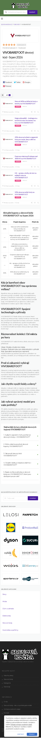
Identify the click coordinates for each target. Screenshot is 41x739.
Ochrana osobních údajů (12, 709)
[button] (8, 82)
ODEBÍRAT (33, 498)
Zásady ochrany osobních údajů (21, 724)
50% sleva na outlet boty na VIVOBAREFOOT (24, 193)
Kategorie (7, 683)
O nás (6, 701)
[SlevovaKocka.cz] (20, 5)
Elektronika (7, 616)
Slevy (4, 594)
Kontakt (6, 713)
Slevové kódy (7, 623)
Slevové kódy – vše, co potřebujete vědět (18, 705)
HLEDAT (32, 12)
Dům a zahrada (8, 609)
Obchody (7, 687)
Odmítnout (20, 734)
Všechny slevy (8, 675)
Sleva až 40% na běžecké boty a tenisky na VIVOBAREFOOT (26, 102)
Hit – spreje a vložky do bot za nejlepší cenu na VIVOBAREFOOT (25, 175)
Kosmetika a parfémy (10, 630)
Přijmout (32, 734)
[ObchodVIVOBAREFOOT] (20, 36)
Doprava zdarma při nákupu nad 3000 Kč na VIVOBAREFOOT (26, 157)
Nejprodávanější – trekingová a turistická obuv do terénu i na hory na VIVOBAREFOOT (26, 120)
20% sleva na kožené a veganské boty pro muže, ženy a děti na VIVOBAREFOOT (26, 139)
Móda (5, 601)
